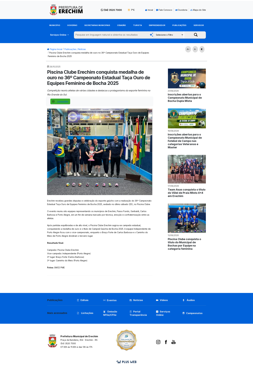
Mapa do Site (199, 10)
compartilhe (62, 101)
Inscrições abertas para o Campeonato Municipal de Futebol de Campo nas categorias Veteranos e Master (185, 141)
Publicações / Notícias (75, 49)
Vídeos (164, 300)
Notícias (138, 300)
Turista (137, 25)
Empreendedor (157, 25)
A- (195, 49)
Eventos (112, 300)
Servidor (199, 25)
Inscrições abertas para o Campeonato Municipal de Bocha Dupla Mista (185, 97)
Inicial (150, 10)
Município (54, 25)
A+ (188, 49)
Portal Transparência (138, 313)
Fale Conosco (165, 10)
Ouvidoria (182, 10)
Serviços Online (58, 35)
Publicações (179, 25)
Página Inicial (55, 49)
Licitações (87, 313)
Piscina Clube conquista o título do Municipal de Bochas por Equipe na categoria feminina (184, 244)
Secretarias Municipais (97, 25)
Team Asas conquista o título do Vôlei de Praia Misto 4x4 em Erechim (186, 193)
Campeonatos (194, 313)
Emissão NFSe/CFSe (110, 313)
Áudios (190, 300)
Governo (72, 25)
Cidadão (121, 25)
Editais (84, 300)
